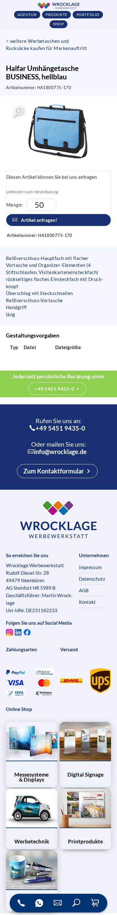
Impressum (90, 567)
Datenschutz (92, 579)
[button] (76, 903)
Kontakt (87, 602)
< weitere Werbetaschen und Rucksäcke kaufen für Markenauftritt (46, 44)
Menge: (14, 205)
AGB (84, 590)
